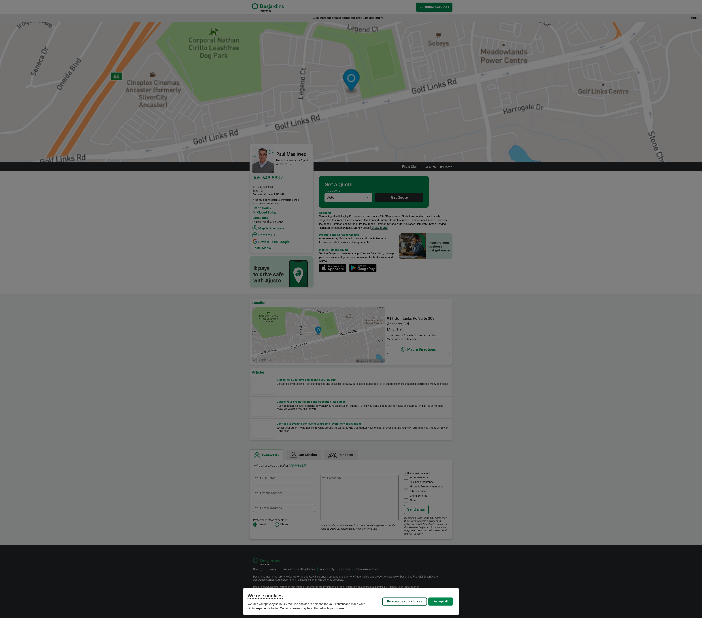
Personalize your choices (404, 601)
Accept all (441, 601)
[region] (351, 601)
